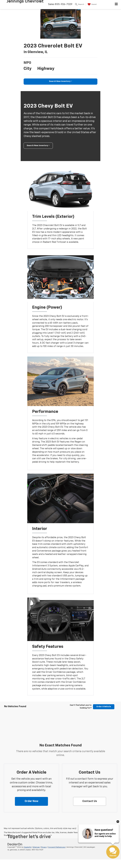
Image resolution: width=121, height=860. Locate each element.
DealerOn (27, 847)
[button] (31, 801)
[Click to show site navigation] (116, 4)
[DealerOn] (14, 844)
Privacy (44, 847)
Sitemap (36, 847)
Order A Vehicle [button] (103, 707)
